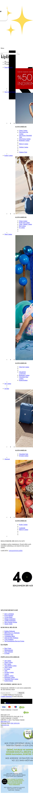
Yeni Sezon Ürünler (10, 92)
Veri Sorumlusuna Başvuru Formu (14, 641)
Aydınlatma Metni (9, 636)
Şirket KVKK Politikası (11, 638)
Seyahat (6, 388)
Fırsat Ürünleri (5, 781)
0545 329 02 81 (15, 723)
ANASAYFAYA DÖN (15, 550)
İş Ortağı (6, 653)
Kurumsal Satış (8, 634)
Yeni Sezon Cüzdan (25, 139)
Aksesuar (7, 459)
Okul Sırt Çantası (24, 367)
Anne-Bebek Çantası (10, 665)
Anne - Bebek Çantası (25, 224)
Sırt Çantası (7, 383)
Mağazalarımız (8, 650)
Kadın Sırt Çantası (24, 222)
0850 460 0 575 (5, 721)
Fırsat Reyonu (8, 67)
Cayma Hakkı (8, 617)
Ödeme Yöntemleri (9, 619)
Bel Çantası (22, 226)
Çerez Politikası (8, 639)
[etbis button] (7, 703)
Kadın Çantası (8, 155)
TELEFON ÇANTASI (22, 372)
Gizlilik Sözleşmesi (9, 620)
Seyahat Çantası (23, 455)
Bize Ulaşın (7, 648)
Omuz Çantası (23, 130)
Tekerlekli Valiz (23, 454)
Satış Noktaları (8, 651)
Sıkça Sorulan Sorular (10, 622)
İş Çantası (22, 227)
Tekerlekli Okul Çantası (11, 679)
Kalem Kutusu (23, 380)
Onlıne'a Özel (23, 152)
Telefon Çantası (23, 147)
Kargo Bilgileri (8, 615)
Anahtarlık (22, 528)
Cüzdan (6, 674)
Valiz (5, 670)
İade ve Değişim (9, 614)
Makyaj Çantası (23, 144)
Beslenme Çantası (24, 140)
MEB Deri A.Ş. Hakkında (12, 633)
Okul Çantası (8, 234)
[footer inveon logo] (5, 725)
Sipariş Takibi (8, 624)
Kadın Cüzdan (23, 524)
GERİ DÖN (4, 550)
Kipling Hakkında (9, 631)
